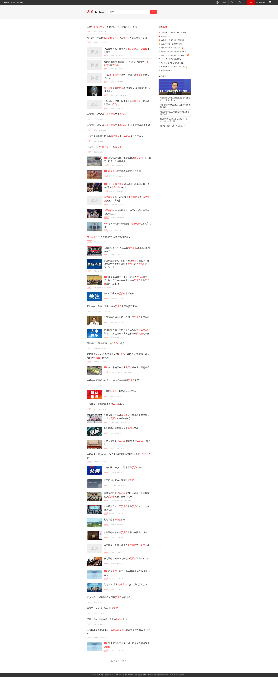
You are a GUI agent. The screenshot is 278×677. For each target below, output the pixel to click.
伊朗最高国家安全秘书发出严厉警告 (129, 367)
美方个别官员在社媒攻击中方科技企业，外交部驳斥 (174, 55)
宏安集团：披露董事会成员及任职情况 (108, 597)
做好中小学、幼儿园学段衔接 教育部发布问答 (175, 51)
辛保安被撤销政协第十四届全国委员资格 (126, 317)
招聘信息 (137, 675)
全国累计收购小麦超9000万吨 (171, 44)
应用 (12, 2)
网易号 (89, 32)
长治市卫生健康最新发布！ (120, 293)
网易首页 (7, 2)
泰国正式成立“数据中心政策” (104, 608)
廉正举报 (176, 675)
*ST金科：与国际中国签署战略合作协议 (117, 37)
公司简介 (124, 675)
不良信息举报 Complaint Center (163, 675)
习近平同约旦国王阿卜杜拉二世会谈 (173, 32)
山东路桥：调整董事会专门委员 (105, 404)
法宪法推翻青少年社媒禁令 (120, 391)
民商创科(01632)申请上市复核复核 (107, 619)
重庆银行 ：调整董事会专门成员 (105, 343)
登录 (251, 2)
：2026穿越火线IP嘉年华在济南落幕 (109, 236)
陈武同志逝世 (165, 36)
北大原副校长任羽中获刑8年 (170, 48)
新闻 (105, 513)
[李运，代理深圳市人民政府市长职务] (175, 87)
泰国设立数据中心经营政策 (120, 480)
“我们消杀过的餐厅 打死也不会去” (172, 63)
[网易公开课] (224, 2)
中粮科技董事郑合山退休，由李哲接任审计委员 (113, 380)
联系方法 (131, 675)
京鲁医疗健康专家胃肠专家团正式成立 (125, 532)
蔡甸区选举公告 (114, 519)
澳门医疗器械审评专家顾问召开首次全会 (126, 558)
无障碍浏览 (20, 2)
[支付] (239, 2)
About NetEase (116, 675)
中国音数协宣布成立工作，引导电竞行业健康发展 (118, 125)
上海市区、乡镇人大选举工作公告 (123, 467)
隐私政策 (150, 675)
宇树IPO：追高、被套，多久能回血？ (172, 126)
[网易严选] (232, 2)
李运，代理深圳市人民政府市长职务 (173, 91)
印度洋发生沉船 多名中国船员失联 (173, 67)
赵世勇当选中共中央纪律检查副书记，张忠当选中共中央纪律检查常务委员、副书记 (126, 264)
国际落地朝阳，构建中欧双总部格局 (112, 26)
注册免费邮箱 (260, 2)
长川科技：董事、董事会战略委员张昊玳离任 (112, 306)
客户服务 (143, 675)
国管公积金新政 (166, 70)
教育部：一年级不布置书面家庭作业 (173, 40)
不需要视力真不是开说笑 (124, 171)
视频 (105, 165)
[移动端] (218, 2)
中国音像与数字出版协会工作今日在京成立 (115, 136)
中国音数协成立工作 (104, 147)
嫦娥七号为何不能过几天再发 (171, 59)
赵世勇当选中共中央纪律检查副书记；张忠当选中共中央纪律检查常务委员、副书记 (126, 280)
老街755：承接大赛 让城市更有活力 (125, 584)
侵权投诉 (182, 675)
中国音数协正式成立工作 (106, 114)
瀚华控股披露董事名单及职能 (121, 428)
